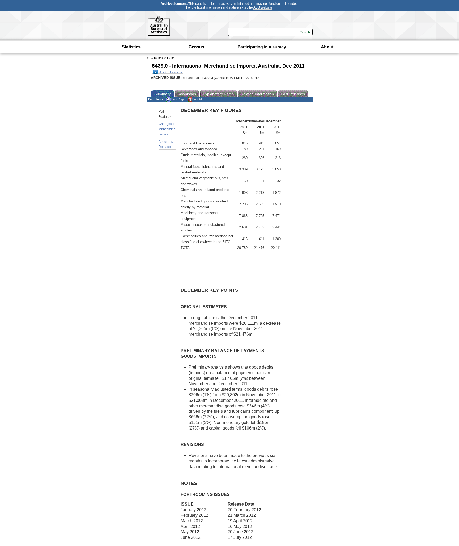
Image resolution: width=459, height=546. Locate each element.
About (327, 47)
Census (196, 47)
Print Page (178, 99)
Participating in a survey (261, 47)
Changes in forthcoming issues (167, 129)
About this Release (166, 144)
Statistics (131, 47)
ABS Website (262, 7)
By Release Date (162, 58)
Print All (197, 99)
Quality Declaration (171, 71)
